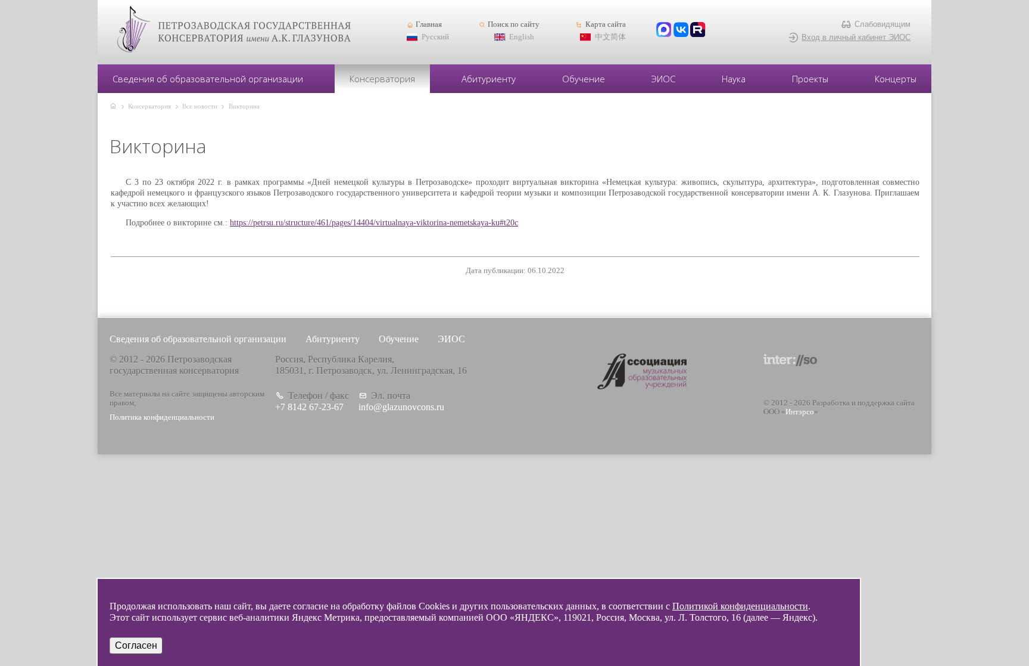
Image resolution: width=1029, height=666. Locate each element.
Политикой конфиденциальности (740, 606)
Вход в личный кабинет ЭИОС (856, 37)
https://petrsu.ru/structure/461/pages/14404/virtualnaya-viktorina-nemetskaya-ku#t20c (374, 222)
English (521, 37)
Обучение (583, 78)
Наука (734, 78)
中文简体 (610, 37)
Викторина (244, 106)
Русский (435, 37)
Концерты (895, 78)
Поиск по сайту (514, 24)
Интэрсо (799, 412)
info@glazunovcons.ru (401, 407)
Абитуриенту (489, 78)
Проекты (810, 78)
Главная (429, 24)
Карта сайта (605, 24)
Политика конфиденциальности (162, 417)
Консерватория (382, 78)
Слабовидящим (882, 24)
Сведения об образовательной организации (208, 78)
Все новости (199, 106)
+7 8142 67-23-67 (309, 407)
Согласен (136, 645)
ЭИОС (663, 78)
